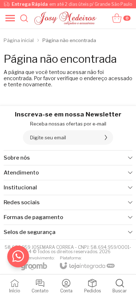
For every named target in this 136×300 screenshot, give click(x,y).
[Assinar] (106, 137)
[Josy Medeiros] (66, 18)
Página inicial (19, 40)
